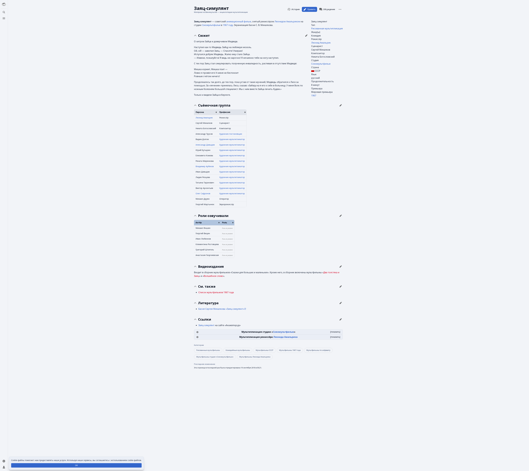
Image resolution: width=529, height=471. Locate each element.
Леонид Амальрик (321, 42)
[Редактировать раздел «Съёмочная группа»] (341, 105)
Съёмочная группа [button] (214, 105)
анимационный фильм (238, 21)
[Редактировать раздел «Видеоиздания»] (341, 266)
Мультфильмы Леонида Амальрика (254, 357)
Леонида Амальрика (285, 336)
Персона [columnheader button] (200, 112)
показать (335, 331)
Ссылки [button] (204, 319)
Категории (199, 345)
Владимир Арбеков (205, 166)
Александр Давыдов (205, 144)
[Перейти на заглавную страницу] (4, 4)
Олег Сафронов (203, 193)
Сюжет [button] (204, 35)
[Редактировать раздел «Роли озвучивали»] (341, 216)
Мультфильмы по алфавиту (318, 350)
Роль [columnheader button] (224, 222)
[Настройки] (4, 461)
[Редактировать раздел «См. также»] (341, 286)
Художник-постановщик (230, 134)
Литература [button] (208, 303)
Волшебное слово (213, 275)
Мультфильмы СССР (264, 350)
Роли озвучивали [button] (213, 216)
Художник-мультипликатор (232, 139)
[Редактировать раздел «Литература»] (341, 303)
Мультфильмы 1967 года (290, 350)
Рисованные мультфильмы (208, 350)
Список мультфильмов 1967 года (216, 292)
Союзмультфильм (320, 63)
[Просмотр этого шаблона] (197, 331)
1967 (313, 95)
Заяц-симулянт (206, 325)
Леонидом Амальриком (287, 21)
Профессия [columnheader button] (224, 112)
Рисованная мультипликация (327, 28)
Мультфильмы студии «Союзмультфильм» (215, 357)
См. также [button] (206, 286)
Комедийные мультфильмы (238, 350)
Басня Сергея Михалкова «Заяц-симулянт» (221, 308)
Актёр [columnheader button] (199, 222)
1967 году (228, 25)
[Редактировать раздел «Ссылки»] (341, 319)
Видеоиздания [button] (211, 266)
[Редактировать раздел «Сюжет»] (306, 35)
